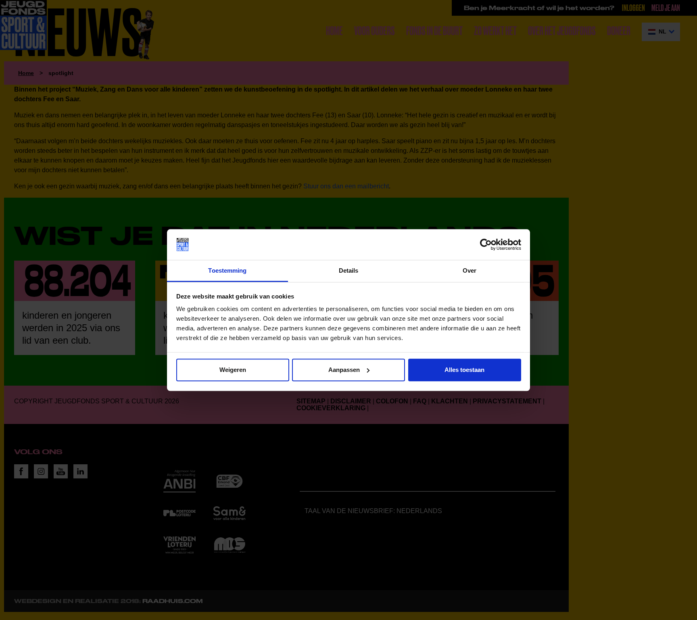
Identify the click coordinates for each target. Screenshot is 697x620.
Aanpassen (344, 369)
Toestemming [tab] (227, 270)
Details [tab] (349, 270)
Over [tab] (469, 270)
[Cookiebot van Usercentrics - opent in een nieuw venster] (486, 244)
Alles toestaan (464, 369)
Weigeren (232, 369)
